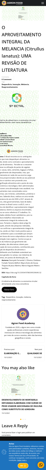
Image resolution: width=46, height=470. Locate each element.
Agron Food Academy (23, 323)
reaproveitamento (10, 87)
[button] (20, 419)
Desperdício (7, 84)
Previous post (9, 349)
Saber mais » (22, 460)
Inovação (16, 84)
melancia (25, 84)
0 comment (7, 79)
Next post (38, 349)
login (19, 432)
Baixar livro (9, 289)
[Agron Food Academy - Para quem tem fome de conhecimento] (12, 3)
